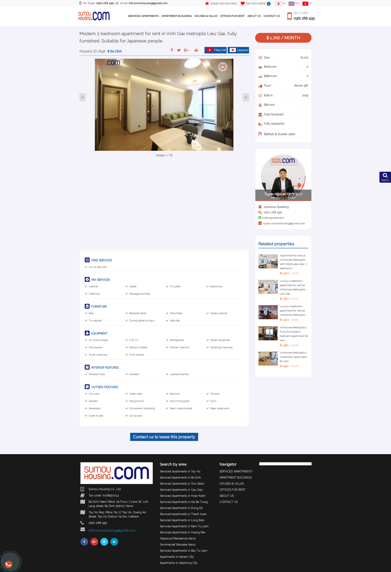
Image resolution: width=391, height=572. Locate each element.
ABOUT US (254, 15)
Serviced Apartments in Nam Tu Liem (184, 526)
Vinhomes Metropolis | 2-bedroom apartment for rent (293, 357)
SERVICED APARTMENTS (143, 15)
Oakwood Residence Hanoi (178, 538)
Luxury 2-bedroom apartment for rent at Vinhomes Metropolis (292, 310)
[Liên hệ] (8, 566)
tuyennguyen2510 (273, 217)
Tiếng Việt (220, 50)
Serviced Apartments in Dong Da (181, 508)
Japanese (242, 50)
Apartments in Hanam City (177, 556)
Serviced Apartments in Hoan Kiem (182, 495)
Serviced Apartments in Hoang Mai (182, 532)
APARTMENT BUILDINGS (176, 15)
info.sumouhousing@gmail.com (112, 530)
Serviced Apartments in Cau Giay (181, 489)
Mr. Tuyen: (98, 3)
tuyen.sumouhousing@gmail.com (284, 223)
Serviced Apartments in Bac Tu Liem (183, 550)
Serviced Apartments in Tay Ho (180, 471)
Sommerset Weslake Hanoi (178, 544)
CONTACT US (272, 15)
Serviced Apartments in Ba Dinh (180, 477)
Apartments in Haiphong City (179, 562)
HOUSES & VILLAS (206, 15)
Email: (144, 3)
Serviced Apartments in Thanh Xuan (183, 514)
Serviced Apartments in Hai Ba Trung (184, 502)
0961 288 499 (304, 18)
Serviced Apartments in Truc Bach (182, 483)
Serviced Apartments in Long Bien (182, 520)
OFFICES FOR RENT (232, 15)
